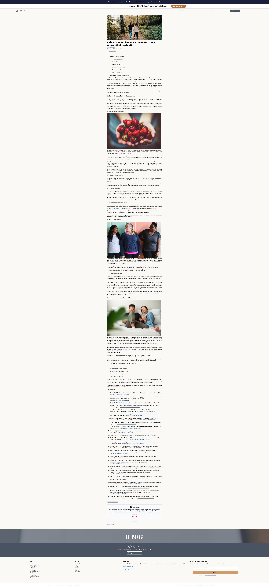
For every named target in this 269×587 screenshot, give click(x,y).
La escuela (177, 10)
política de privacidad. (210, 575)
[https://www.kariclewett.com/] (20, 11)
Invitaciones (210, 10)
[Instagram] (133, 516)
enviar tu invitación (171, 563)
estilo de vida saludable (113, 502)
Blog (187, 10)
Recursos (192, 10)
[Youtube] (136, 516)
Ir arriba (134, 521)
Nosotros (170, 10)
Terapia (183, 10)
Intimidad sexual (111, 47)
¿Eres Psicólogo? (200, 10)
